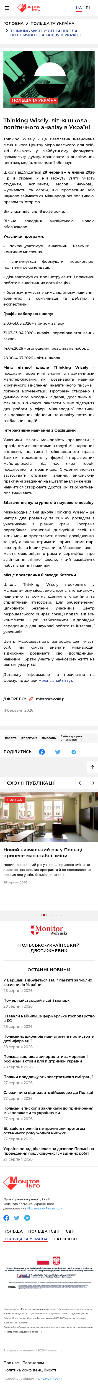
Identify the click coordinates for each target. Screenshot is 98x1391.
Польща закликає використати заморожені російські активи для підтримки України (45, 1059)
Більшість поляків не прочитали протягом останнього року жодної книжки (44, 1130)
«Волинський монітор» (44, 1208)
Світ (70, 1231)
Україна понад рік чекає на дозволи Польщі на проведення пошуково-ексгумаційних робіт (48, 1151)
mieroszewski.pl (50, 699)
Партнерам (33, 1363)
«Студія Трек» (51, 1378)
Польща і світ (44, 1231)
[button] (81, 783)
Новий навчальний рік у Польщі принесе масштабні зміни (42, 852)
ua (79, 8)
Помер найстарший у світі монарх (36, 1000)
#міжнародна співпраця (71, 737)
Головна (13, 24)
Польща (13, 1231)
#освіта (11, 738)
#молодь (49, 738)
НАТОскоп (65, 1239)
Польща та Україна (53, 24)
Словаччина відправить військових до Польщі (48, 1092)
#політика (29, 738)
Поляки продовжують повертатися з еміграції (48, 1077)
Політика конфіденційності (29, 1370)
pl (88, 8)
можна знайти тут (55, 680)
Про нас (11, 1363)
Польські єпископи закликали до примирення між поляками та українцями (48, 1110)
